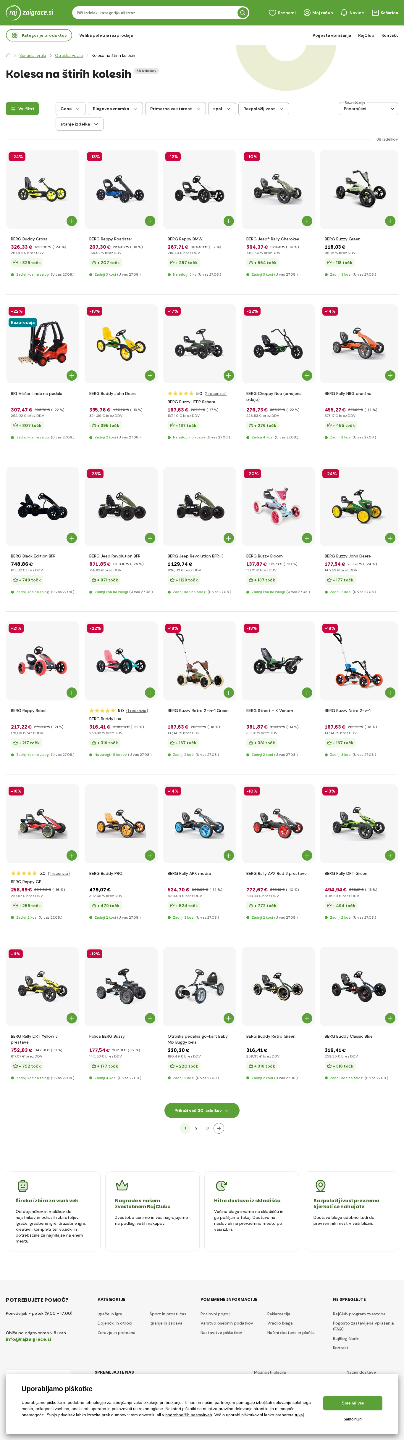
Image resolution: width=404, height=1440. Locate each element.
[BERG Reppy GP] (42, 823)
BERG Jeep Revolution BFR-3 (196, 556)
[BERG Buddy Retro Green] (278, 986)
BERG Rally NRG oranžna (348, 393)
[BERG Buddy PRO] (121, 823)
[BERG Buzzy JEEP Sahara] (199, 344)
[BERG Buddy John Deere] (121, 344)
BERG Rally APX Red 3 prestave (276, 873)
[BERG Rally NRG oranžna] (359, 344)
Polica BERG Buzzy (107, 1036)
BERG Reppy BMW (185, 239)
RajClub (366, 35)
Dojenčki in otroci (115, 1323)
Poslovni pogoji (215, 1314)
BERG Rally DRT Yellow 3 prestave (34, 1039)
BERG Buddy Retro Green (270, 1036)
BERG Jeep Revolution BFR (114, 556)
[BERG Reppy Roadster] (121, 189)
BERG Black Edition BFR (33, 556)
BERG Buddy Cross (29, 239)
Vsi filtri (26, 108)
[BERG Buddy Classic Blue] (359, 986)
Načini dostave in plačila (291, 1332)
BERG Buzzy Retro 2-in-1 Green (198, 710)
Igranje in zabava (166, 1323)
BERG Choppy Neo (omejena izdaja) (274, 396)
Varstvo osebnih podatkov (227, 1323)
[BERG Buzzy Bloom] (278, 506)
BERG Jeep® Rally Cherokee (272, 239)
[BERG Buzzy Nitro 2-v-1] (359, 661)
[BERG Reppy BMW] (199, 189)
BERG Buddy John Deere (113, 393)
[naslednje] (219, 1128)
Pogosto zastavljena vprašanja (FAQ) (363, 1326)
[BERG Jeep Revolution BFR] (121, 506)
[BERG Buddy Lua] (121, 661)
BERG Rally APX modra (189, 873)
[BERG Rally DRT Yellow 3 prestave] (42, 986)
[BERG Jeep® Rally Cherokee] (278, 189)
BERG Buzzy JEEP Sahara (191, 401)
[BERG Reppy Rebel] (42, 661)
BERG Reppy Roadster (110, 239)
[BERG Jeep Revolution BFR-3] (199, 506)
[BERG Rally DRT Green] (359, 823)
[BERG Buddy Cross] (42, 189)
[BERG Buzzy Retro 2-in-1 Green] (199, 661)
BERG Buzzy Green (343, 239)
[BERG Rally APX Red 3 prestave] (278, 823)
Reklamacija (278, 1314)
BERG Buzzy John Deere (348, 556)
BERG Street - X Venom (269, 710)
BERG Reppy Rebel (28, 710)
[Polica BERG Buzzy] (121, 986)
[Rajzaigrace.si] (8, 55)
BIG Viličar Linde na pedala (36, 393)
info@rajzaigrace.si (28, 1339)
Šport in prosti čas (168, 1314)
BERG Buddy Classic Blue (349, 1036)
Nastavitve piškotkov (221, 1332)
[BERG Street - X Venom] (278, 661)
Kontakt (390, 35)
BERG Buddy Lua (105, 718)
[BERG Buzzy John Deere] (359, 506)
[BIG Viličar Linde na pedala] (42, 344)
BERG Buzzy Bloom (264, 556)
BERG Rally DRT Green (346, 873)
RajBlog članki (346, 1338)
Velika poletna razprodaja (106, 35)
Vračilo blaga (280, 1323)
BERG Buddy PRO (105, 873)
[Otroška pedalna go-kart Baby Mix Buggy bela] (199, 986)
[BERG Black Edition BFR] (42, 506)
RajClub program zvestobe (359, 1314)
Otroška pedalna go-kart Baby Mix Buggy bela (198, 1039)
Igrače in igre (110, 1314)
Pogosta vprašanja (332, 35)
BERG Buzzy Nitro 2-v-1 (348, 710)
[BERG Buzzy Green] (359, 189)
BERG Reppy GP (26, 881)
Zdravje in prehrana (116, 1332)
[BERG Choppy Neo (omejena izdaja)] (278, 344)
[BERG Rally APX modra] (199, 823)
